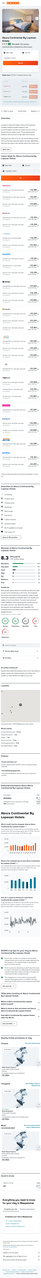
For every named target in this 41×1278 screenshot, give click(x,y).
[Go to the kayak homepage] (13, 3)
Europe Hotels (22, 1270)
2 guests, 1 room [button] (10, 58)
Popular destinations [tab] (27, 1209)
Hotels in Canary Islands (12, 1271)
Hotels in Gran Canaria (27, 1271)
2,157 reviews (24, 44)
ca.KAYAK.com (6, 1270)
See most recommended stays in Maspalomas (32, 1126)
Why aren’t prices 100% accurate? (15, 1260)
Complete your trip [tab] (10, 1209)
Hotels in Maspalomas (12, 1223)
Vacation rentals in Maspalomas (15, 1226)
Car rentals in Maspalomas (13, 1221)
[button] (3, 3)
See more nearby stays (32, 1043)
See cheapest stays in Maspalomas (33, 1084)
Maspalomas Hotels (8, 1273)
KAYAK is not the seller (10, 1253)
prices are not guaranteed (10, 1247)
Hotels (14, 1270)
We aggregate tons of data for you (15, 1256)
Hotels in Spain (32, 1270)
